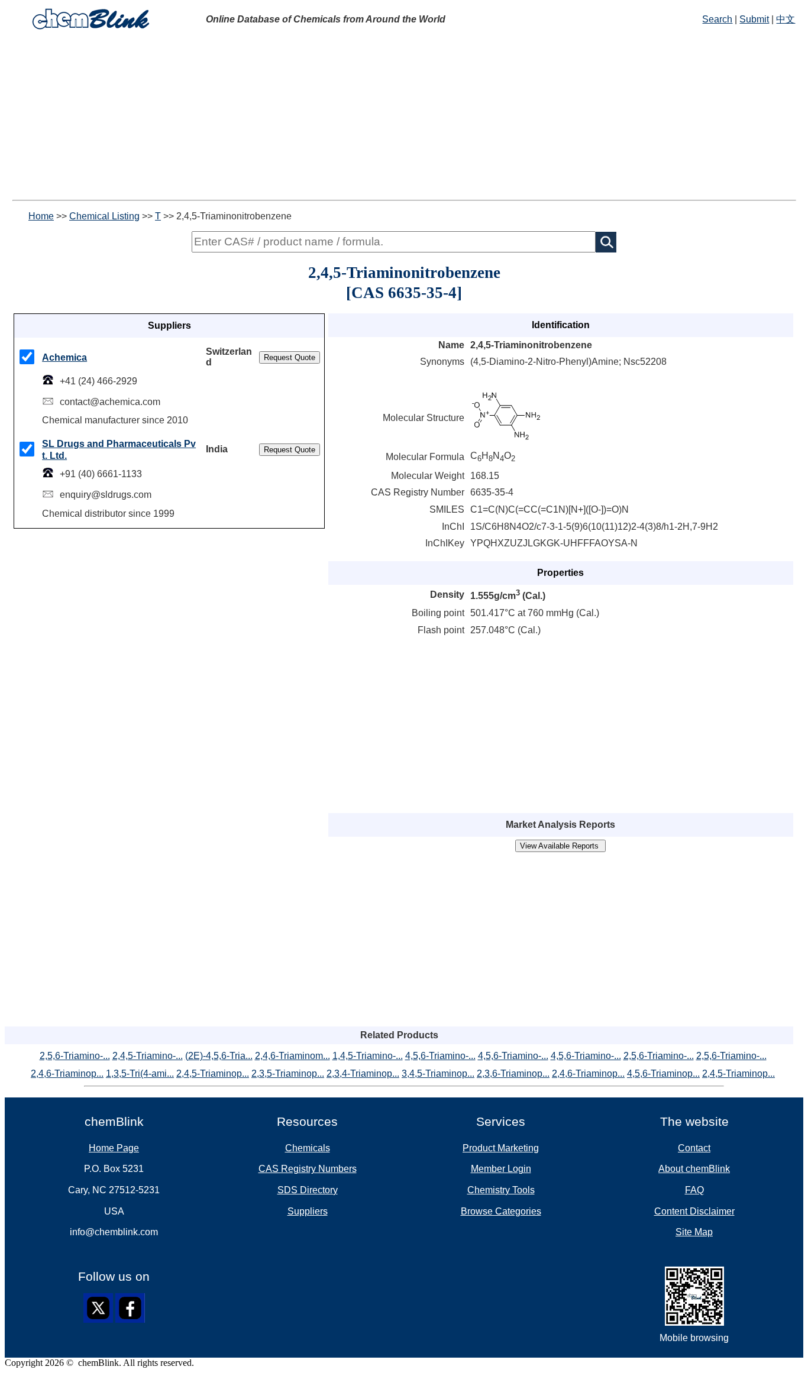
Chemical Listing (104, 216)
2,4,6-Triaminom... (292, 1056)
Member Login (501, 1169)
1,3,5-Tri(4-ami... (140, 1073)
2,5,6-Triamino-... (75, 1056)
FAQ (694, 1190)
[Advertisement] (360, 117)
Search (717, 19)
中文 (785, 19)
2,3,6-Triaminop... (513, 1073)
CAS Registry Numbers (307, 1169)
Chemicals (307, 1148)
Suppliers (307, 1211)
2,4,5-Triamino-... (147, 1056)
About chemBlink (694, 1169)
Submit (754, 19)
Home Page (114, 1148)
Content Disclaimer (694, 1211)
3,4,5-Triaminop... (438, 1073)
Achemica (64, 357)
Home (41, 216)
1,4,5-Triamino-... (367, 1056)
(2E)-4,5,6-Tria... (219, 1056)
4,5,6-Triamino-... (440, 1056)
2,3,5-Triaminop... (287, 1073)
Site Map (694, 1232)
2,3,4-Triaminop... (363, 1073)
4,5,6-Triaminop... (663, 1073)
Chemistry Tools (501, 1190)
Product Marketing (501, 1148)
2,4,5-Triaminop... (212, 1073)
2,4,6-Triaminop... (67, 1073)
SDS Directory (307, 1190)
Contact (694, 1148)
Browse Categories (501, 1211)
